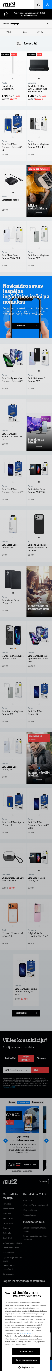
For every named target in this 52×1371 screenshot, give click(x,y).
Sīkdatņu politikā (25, 1333)
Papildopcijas (28, 1367)
